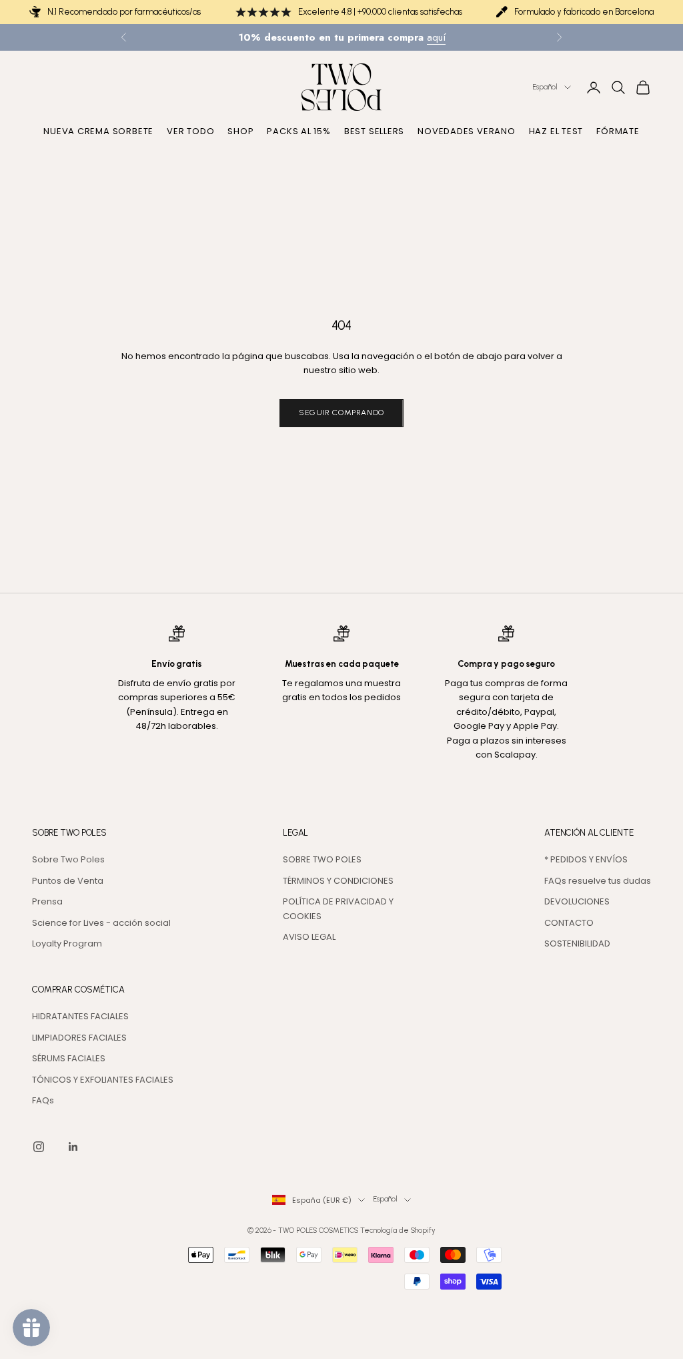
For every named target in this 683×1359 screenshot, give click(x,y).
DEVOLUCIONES (577, 901)
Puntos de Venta (67, 880)
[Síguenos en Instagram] (38, 1146)
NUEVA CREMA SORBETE (98, 131)
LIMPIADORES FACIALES (79, 1037)
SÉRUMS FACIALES (68, 1058)
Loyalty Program (67, 943)
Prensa (47, 901)
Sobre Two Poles (68, 859)
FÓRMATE (617, 131)
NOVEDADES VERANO (466, 131)
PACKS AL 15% (298, 131)
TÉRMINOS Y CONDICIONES (338, 880)
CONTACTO (569, 922)
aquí (436, 37)
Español (544, 87)
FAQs (43, 1100)
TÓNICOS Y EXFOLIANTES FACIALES (102, 1079)
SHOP (240, 131)
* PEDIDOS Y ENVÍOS (586, 859)
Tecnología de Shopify (398, 1230)
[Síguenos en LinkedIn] (73, 1146)
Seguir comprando (341, 412)
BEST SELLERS (374, 131)
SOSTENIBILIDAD (577, 943)
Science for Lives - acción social (101, 922)
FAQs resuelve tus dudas (597, 880)
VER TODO (190, 131)
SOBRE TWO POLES (322, 859)
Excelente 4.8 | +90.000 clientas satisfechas (380, 12)
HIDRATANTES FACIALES (80, 1016)
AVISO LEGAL (309, 936)
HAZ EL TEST (556, 131)
